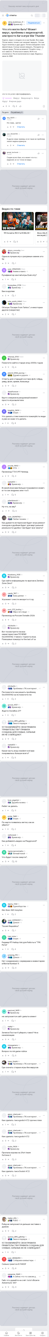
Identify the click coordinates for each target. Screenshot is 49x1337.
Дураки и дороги (20, 373)
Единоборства (19, 904)
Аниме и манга (19, 269)
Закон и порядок (20, 721)
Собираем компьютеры (23, 1258)
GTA (15, 465)
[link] (18, 225)
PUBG (15, 1218)
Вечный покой (19, 851)
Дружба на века (18, 800)
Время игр (17, 24)
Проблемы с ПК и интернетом (25, 686)
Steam (15, 410)
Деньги (16, 920)
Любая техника (19, 516)
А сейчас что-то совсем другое (25, 1274)
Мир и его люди (20, 609)
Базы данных (18, 593)
